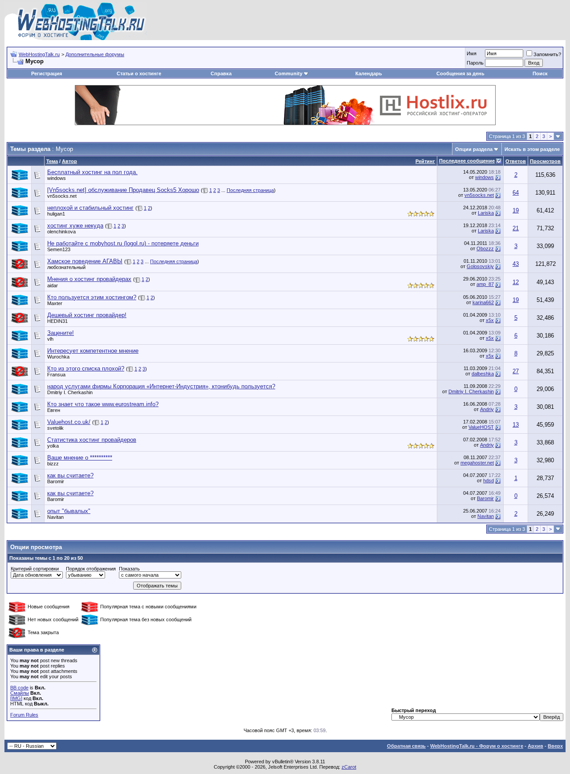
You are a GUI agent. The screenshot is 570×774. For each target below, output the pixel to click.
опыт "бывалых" (68, 511)
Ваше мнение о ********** (79, 457)
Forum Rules (24, 714)
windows (56, 178)
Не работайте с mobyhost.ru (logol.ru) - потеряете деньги (123, 243)
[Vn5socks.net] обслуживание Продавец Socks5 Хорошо (123, 190)
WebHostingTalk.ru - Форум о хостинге (476, 746)
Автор (69, 161)
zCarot (349, 767)
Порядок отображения (91, 568)
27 (516, 371)
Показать (129, 568)
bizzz (53, 463)
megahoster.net (477, 462)
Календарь (368, 73)
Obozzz (485, 248)
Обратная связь (406, 746)
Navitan (55, 517)
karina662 (483, 302)
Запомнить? (547, 54)
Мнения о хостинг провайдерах (89, 279)
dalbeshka (483, 373)
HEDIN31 (57, 321)
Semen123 (58, 249)
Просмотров (545, 161)
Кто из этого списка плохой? (85, 368)
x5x (490, 320)
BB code (19, 687)
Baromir (55, 481)
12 (516, 282)
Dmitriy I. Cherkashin (70, 392)
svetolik (55, 428)
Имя (471, 53)
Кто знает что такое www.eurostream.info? (103, 404)
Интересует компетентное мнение (92, 350)
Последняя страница (250, 190)
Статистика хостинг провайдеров (91, 439)
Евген (53, 410)
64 (516, 192)
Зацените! (60, 333)
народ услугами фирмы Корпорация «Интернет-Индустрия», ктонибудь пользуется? (161, 386)
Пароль (475, 62)
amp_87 (485, 284)
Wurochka (58, 356)
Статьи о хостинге (139, 73)
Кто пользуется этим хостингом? (91, 297)
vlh (50, 339)
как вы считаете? (70, 475)
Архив (535, 746)
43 (516, 264)
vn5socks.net (62, 196)
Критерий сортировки (35, 568)
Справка (221, 73)
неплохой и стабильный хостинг (90, 207)
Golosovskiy (480, 266)
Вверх (555, 746)
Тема (52, 161)
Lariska (486, 213)
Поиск (540, 73)
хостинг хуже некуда (75, 225)
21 (516, 228)
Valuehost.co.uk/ (68, 422)
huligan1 (56, 213)
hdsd (488, 480)
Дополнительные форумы (94, 54)
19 (516, 210)
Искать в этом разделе (532, 149)
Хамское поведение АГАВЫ (84, 261)
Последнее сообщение (467, 160)
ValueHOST (481, 427)
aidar (52, 285)
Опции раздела (474, 149)
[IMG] (16, 698)
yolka (53, 445)
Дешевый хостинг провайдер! (86, 315)
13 (516, 424)
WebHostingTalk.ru (39, 54)
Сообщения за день (460, 73)
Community (288, 73)
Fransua (56, 374)
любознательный (66, 267)
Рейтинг (425, 161)
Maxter (54, 303)
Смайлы (19, 693)
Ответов (515, 161)
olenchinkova (61, 231)
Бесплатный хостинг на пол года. (92, 172)
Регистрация (46, 73)
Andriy (487, 409)
